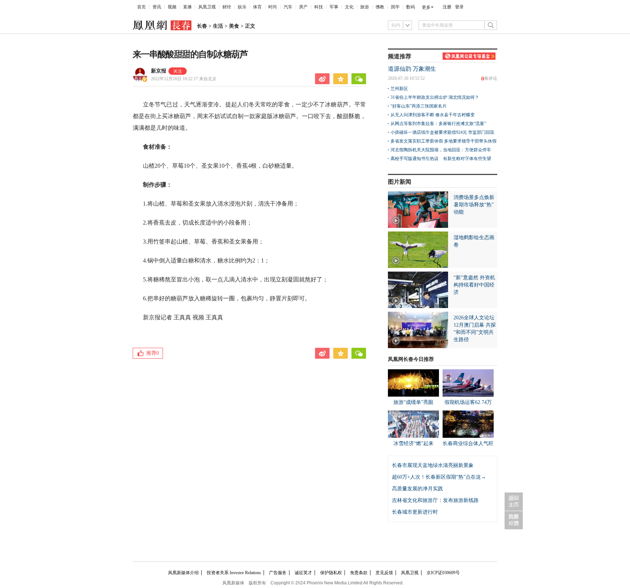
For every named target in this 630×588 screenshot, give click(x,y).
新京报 (158, 71)
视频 (172, 6)
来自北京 (184, 78)
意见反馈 (384, 572)
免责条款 (359, 572)
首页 (141, 6)
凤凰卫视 (207, 6)
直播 (187, 6)
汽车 (288, 6)
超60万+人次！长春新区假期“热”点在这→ (439, 477)
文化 (349, 6)
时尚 (272, 6)
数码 (410, 6)
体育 (257, 6)
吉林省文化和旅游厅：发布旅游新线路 (435, 500)
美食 (234, 26)
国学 (395, 6)
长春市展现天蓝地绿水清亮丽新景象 (433, 465)
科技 (318, 6)
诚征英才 (303, 572)
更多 (426, 7)
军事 (334, 6)
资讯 (156, 6)
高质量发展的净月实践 (417, 488)
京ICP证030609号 (443, 572)
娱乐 (242, 6)
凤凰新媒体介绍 (183, 572)
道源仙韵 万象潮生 (412, 69)
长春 (202, 26)
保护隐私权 (331, 572)
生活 (218, 26)
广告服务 (278, 572)
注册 (447, 6)
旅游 (364, 6)
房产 (303, 6)
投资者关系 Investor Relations (234, 572)
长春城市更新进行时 (415, 512)
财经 (226, 6)
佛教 (380, 6)
